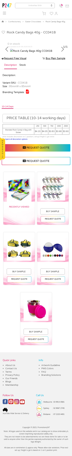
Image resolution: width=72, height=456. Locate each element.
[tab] (10, 66)
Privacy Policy (12, 375)
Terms (8, 372)
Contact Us (11, 368)
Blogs (8, 381)
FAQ (43, 372)
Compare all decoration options (15, 139)
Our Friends (11, 378)
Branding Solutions (51, 375)
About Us (10, 365)
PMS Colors (47, 368)
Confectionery (14, 22)
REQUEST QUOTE (37, 147)
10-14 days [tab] (7, 106)
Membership (11, 385)
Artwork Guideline (50, 365)
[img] (27, 92)
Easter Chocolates (33, 22)
